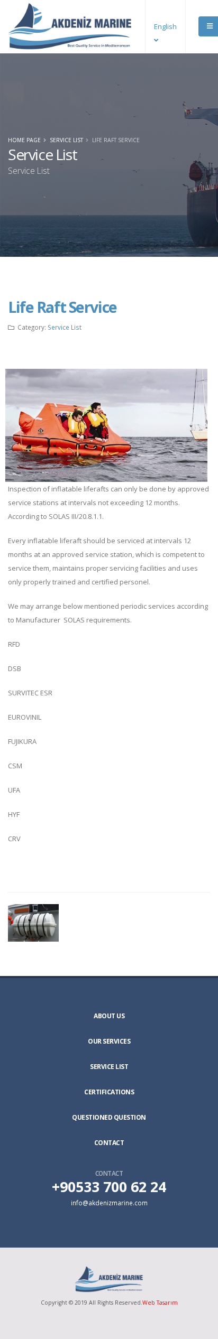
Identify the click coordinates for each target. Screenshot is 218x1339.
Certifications (109, 1091)
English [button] (165, 26)
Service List (66, 140)
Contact (109, 1142)
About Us (109, 1015)
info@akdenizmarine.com (109, 1202)
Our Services (109, 1041)
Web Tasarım (160, 1302)
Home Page (24, 140)
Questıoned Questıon (109, 1117)
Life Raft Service (62, 306)
